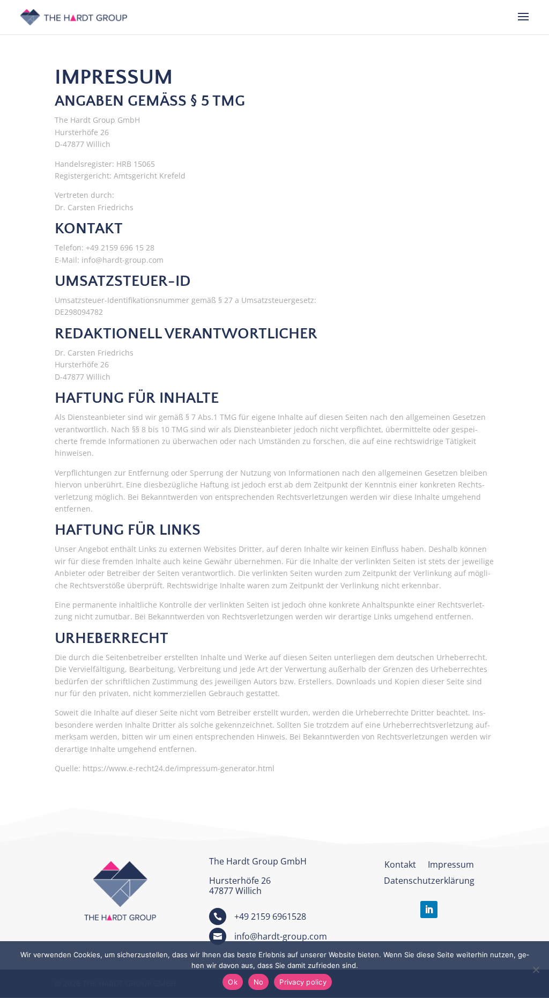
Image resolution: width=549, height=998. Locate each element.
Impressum (451, 865)
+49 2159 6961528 (270, 916)
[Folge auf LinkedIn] (428, 909)
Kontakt (400, 865)
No (259, 982)
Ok (233, 982)
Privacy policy (303, 982)
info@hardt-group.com (280, 936)
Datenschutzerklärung (429, 881)
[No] (535, 969)
